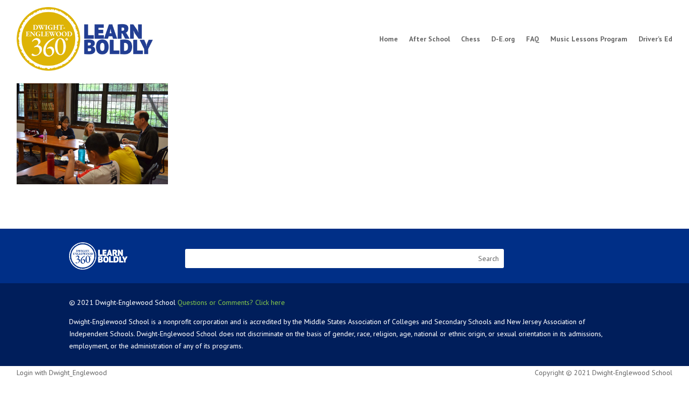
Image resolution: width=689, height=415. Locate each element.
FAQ (532, 38)
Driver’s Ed (655, 38)
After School (429, 38)
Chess (470, 38)
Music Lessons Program (588, 38)
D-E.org (503, 38)
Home (388, 38)
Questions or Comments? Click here (231, 302)
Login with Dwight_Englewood (62, 372)
